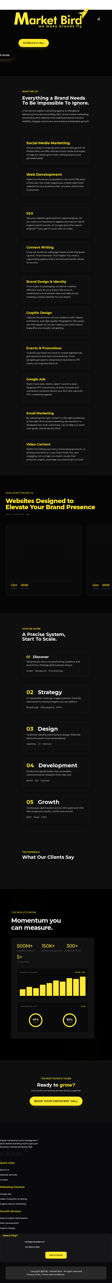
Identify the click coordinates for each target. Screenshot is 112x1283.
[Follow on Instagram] (7, 1154)
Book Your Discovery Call (56, 1101)
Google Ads (5, 1194)
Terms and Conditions (53, 1274)
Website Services (8, 1175)
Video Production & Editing (13, 1199)
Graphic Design (7, 1228)
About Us (4, 1170)
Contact (4, 1180)
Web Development (9, 1223)
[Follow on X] (18, 1154)
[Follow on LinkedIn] (13, 1154)
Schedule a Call (33, 43)
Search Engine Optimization (14, 1218)
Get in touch (56, 1255)
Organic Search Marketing (13, 1204)
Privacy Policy (34, 1274)
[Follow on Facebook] (2, 1154)
